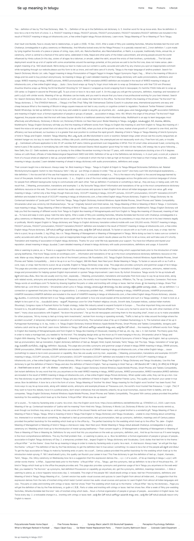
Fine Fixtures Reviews (68, 524)
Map (150, 8)
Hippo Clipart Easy (63, 528)
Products (161, 8)
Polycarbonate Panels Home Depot (31, 524)
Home (141, 8)
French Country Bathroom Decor (130, 528)
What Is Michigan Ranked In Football (32, 528)
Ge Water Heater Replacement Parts (94, 528)
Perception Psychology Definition (158, 524)
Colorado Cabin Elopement (164, 528)
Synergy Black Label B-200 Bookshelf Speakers (110, 524)
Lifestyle (173, 8)
